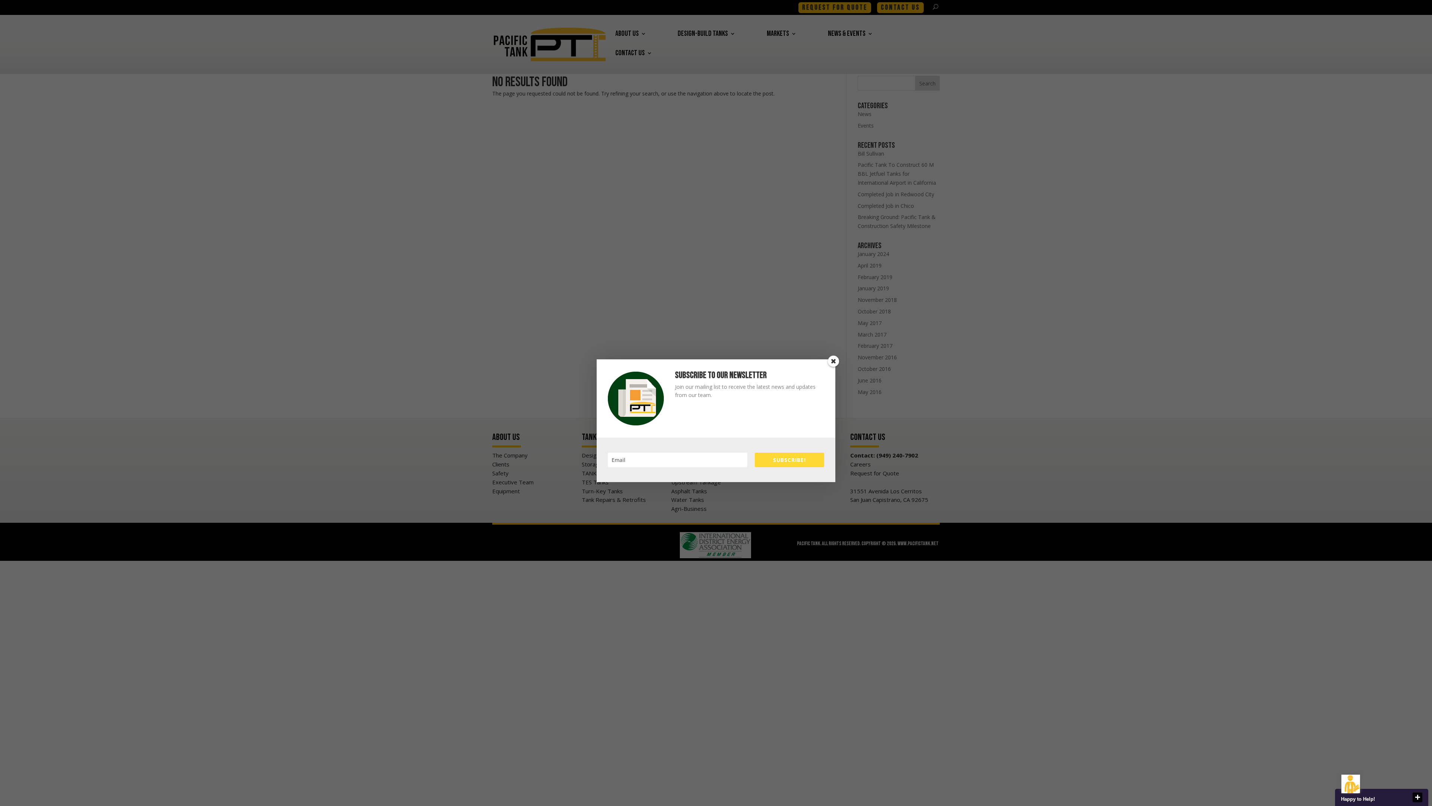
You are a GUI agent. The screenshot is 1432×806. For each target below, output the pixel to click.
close (1417, 797)
